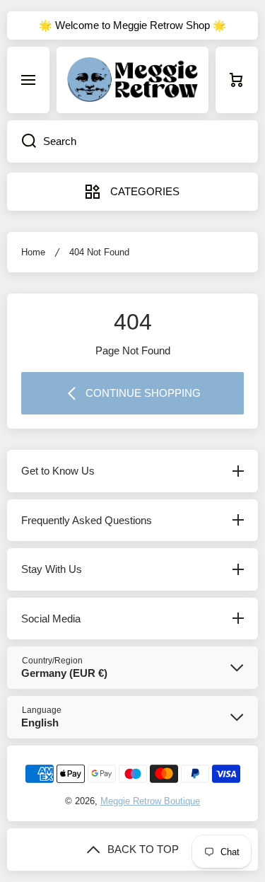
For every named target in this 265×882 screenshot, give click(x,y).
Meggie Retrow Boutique (150, 801)
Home (33, 252)
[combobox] (132, 141)
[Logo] (132, 80)
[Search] (21, 141)
